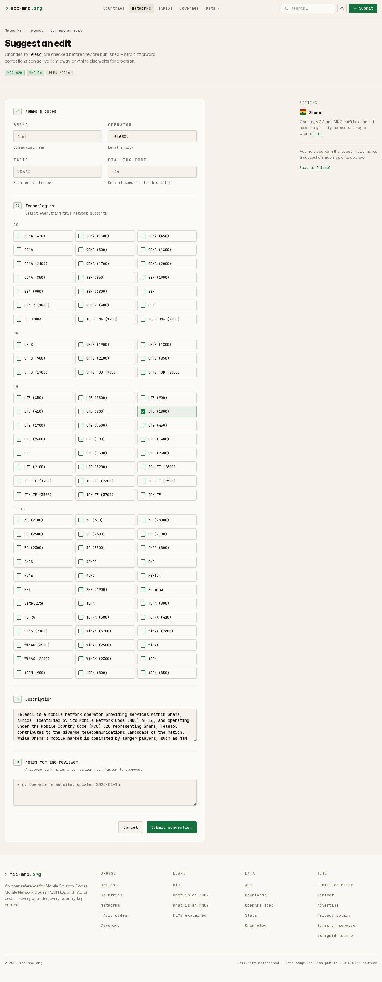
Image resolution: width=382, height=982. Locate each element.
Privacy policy (334, 915)
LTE (27, 453)
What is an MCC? (191, 895)
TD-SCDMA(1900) (102, 319)
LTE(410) (33, 411)
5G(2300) (33, 547)
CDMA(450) (158, 236)
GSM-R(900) (97, 305)
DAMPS (91, 561)
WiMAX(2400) (37, 658)
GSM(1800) (96, 291)
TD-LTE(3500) (38, 494)
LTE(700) (95, 439)
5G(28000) (158, 520)
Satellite (33, 603)
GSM (151, 291)
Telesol (36, 30)
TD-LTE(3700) (99, 494)
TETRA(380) (97, 617)
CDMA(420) (34, 236)
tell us (317, 133)
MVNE (28, 575)
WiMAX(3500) (37, 645)
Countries (114, 8)
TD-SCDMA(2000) (164, 319)
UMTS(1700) (35, 372)
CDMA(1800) (159, 249)
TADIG (20, 160)
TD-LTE (154, 494)
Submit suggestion (171, 827)
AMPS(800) (158, 547)
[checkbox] (19, 236)
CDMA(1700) (97, 263)
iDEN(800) (96, 672)
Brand (20, 124)
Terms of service (336, 925)
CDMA (28, 249)
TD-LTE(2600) (161, 467)
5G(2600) (95, 534)
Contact (325, 895)
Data (210, 8)
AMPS (28, 561)
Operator (120, 124)
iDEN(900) (34, 672)
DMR (151, 561)
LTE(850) (33, 397)
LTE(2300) (158, 453)
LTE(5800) (96, 397)
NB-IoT (154, 575)
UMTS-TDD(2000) (164, 372)
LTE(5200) (96, 467)
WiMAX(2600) (160, 631)
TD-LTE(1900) (38, 481)
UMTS (28, 344)
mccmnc (24, 8)
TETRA (29, 617)
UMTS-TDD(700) (100, 372)
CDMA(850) (34, 277)
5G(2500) (33, 534)
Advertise (328, 905)
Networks (141, 8)
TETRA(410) (159, 617)
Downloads (256, 895)
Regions (109, 884)
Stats (251, 915)
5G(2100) (157, 534)
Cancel (131, 827)
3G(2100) (33, 520)
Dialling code (127, 160)
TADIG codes (114, 915)
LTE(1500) (96, 453)
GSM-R (153, 305)
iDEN (152, 658)
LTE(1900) (158, 439)
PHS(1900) (96, 589)
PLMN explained (190, 915)
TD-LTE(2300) (99, 481)
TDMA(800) (158, 603)
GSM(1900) (158, 277)
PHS (27, 589)
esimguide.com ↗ (335, 935)
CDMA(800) (96, 249)
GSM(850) (95, 277)
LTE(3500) (96, 425)
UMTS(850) (158, 358)
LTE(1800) (158, 411)
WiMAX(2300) (98, 658)
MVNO (90, 575)
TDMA (90, 603)
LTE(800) (95, 411)
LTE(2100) (34, 467)
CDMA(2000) (159, 263)
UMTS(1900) (97, 344)
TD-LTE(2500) (161, 481)
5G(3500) (95, 547)
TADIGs (165, 8)
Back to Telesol (315, 167)
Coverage (189, 8)
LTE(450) (157, 425)
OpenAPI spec (259, 905)
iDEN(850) (158, 672)
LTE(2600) (34, 439)
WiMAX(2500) (98, 645)
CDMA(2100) (35, 263)
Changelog (256, 925)
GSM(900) (33, 291)
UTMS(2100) (35, 631)
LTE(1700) (34, 425)
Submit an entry (335, 884)
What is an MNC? (191, 905)
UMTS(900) (34, 358)
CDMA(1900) (97, 236)
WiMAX (153, 645)
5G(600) (94, 520)
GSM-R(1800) (37, 305)
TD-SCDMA (32, 319)
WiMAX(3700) (98, 631)
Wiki (178, 884)
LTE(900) (157, 397)
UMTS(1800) (159, 344)
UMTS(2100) (97, 358)
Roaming (155, 589)
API (248, 884)
